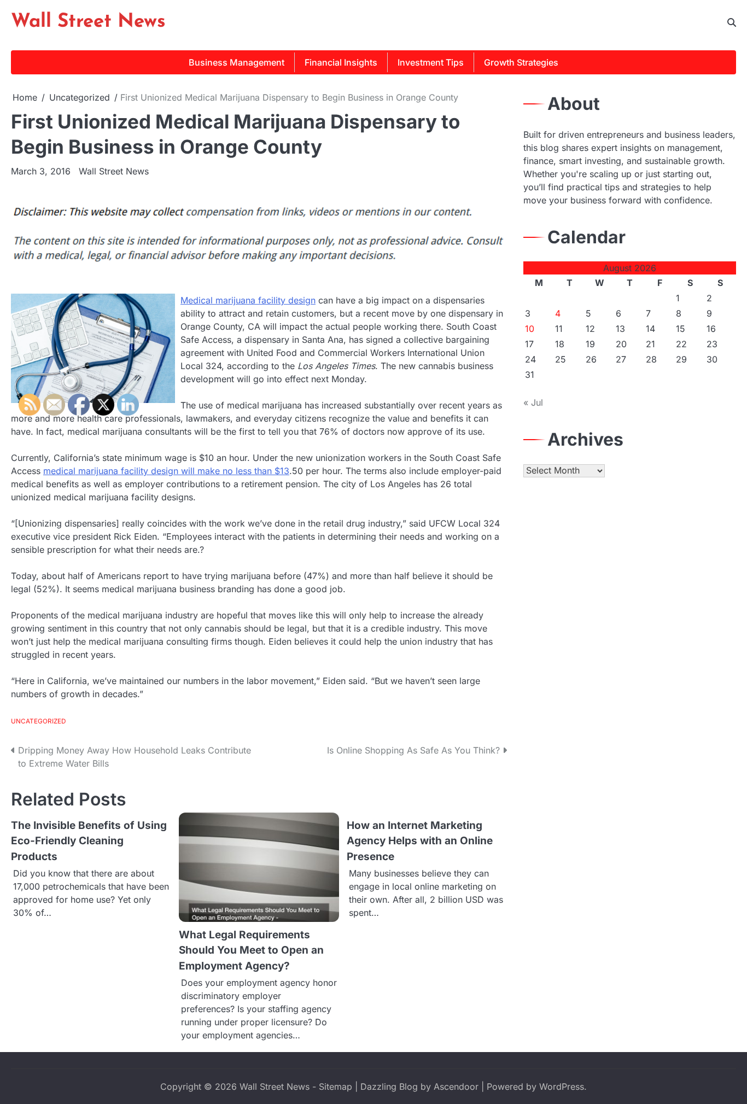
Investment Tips (431, 62)
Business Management (236, 62)
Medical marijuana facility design (248, 300)
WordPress (561, 1086)
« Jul (533, 402)
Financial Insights (341, 62)
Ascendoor (456, 1086)
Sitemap (335, 1086)
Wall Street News (88, 22)
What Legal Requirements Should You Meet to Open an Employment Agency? (251, 950)
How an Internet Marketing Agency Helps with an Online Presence (420, 841)
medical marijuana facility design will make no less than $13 (166, 470)
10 (529, 328)
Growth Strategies (521, 62)
